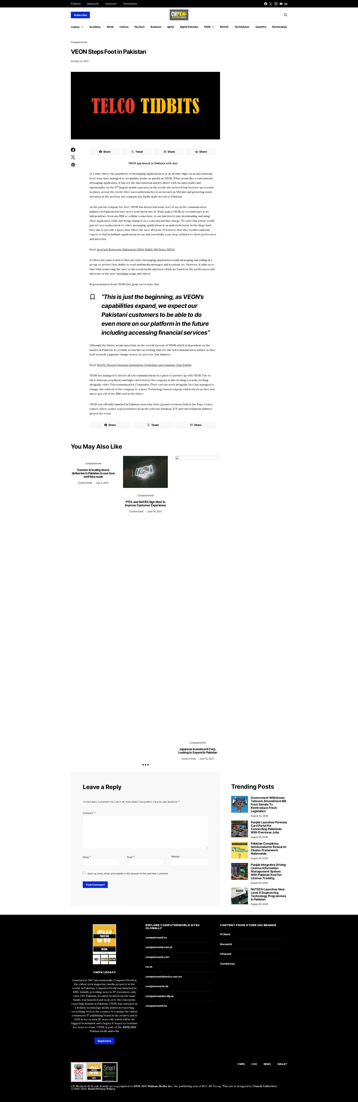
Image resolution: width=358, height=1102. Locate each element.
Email (131, 857)
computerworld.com (157, 957)
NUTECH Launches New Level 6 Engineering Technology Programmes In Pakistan (268, 894)
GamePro (260, 26)
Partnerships (279, 26)
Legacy (75, 26)
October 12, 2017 (80, 61)
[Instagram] (275, 3)
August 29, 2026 (259, 837)
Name (87, 857)
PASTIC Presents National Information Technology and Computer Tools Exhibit (144, 365)
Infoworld (110, 3)
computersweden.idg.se (159, 996)
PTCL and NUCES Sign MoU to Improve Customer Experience (145, 503)
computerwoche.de (156, 986)
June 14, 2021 (154, 511)
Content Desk (85, 482)
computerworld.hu (156, 1005)
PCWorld (76, 3)
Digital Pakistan (189, 26)
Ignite (170, 26)
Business (156, 26)
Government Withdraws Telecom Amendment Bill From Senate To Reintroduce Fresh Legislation (268, 804)
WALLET (282, 1064)
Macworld (93, 3)
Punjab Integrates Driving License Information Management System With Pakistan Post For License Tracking (268, 871)
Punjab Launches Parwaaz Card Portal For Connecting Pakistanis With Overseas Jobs (269, 827)
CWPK (241, 1064)
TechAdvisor (130, 3)
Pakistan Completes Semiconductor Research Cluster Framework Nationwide (268, 848)
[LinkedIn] (286, 3)
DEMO (267, 1064)
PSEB (207, 26)
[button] (143, 765)
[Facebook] (265, 3)
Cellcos (124, 26)
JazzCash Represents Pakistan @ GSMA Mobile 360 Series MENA (136, 249)
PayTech (139, 26)
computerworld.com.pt (158, 947)
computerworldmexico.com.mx (163, 976)
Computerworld (79, 42)
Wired (110, 26)
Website (175, 856)
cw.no (148, 966)
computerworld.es (156, 937)
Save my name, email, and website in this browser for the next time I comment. (127, 873)
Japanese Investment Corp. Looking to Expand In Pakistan (197, 750)
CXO (254, 1064)
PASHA (224, 26)
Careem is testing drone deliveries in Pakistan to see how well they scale (93, 473)
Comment (88, 813)
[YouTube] (281, 3)
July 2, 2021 (102, 482)
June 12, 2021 (206, 758)
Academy (95, 26)
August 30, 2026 (259, 815)
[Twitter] (270, 3)
